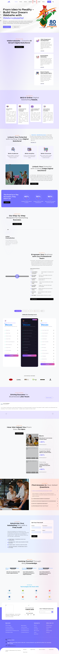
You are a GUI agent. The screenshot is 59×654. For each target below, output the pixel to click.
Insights (39, 1)
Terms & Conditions (42, 649)
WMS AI (35, 1)
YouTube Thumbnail (24, 627)
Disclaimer (24, 649)
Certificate (35, 627)
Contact (43, 1)
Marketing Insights (49, 630)
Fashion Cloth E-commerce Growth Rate (44, 465)
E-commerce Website (9, 627)
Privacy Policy (51, 649)
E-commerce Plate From (25, 632)
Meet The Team (36, 630)
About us (35, 625)
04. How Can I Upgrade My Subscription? (39, 503)
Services (20, 1)
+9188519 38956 (29, 609)
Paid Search (28, 472)
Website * (43, 530)
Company (16, 1)
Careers (35, 632)
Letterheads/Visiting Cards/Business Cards (12, 630)
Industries (30, 1)
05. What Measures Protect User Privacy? (39, 505)
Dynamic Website (8, 625)
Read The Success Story (42, 444)
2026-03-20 (29, 568)
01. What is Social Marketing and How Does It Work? (41, 490)
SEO (37, 472)
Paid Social (33, 472)
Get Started (11, 355)
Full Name (32, 525)
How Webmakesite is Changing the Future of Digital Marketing (28, 573)
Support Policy (32, 649)
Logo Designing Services (25, 630)
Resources (48, 632)
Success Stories (48, 627)
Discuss (8, 325)
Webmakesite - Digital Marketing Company (38, 134)
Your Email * (33, 530)
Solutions (25, 1)
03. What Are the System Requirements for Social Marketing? (43, 501)
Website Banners (23, 625)
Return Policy (25, 652)
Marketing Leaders (49, 625)
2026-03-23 (13, 568)
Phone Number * (44, 525)
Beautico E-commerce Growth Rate (45, 438)
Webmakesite (12, 650)
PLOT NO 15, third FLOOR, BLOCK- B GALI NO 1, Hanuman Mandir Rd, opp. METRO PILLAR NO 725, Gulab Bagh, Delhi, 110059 (29, 643)
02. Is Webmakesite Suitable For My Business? (40, 498)
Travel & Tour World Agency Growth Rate (45, 451)
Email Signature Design (9, 632)
